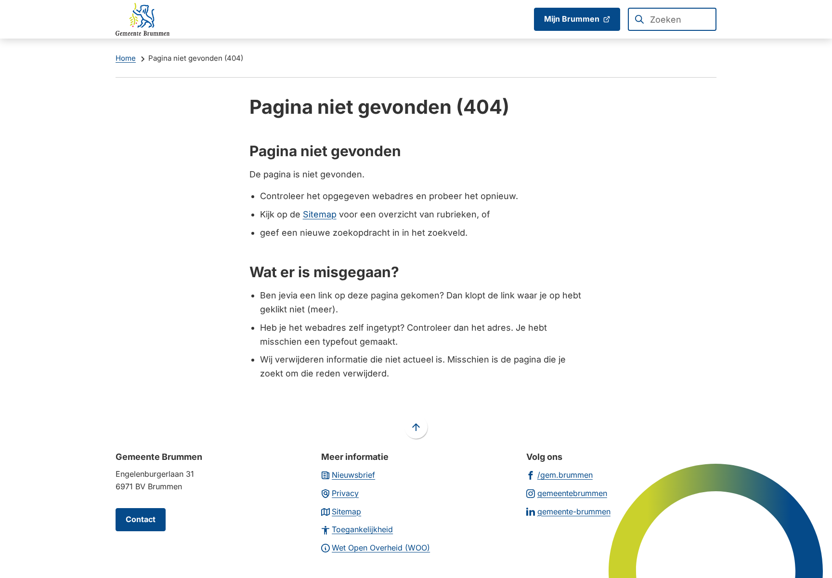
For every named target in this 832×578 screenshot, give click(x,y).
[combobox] (672, 19)
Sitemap (320, 214)
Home (126, 58)
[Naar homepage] (142, 19)
